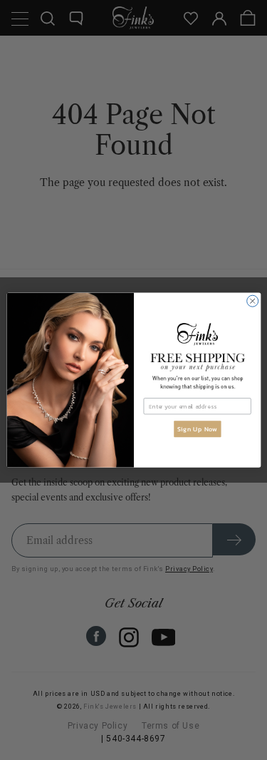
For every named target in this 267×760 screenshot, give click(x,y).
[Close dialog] (252, 301)
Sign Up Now (197, 429)
